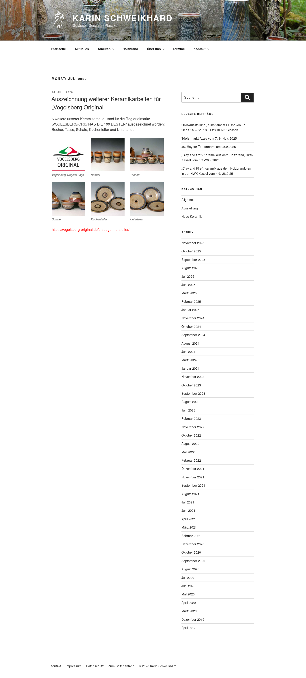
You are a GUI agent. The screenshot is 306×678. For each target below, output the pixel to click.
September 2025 (193, 259)
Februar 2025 (191, 301)
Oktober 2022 (191, 435)
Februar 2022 (191, 460)
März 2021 (189, 527)
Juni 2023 (188, 410)
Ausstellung (189, 208)
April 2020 (188, 602)
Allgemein (188, 199)
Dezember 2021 (192, 468)
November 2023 (192, 376)
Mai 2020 (188, 594)
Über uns (154, 49)
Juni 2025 (188, 284)
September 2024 (193, 335)
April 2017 (188, 627)
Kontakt (200, 49)
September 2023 (193, 393)
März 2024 (189, 360)
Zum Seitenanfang (121, 666)
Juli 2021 (187, 502)
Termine (179, 49)
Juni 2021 (188, 510)
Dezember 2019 (192, 619)
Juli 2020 (187, 577)
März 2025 (189, 293)
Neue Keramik (191, 216)
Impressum (74, 666)
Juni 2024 (188, 351)
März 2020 (189, 611)
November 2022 (192, 427)
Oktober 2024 (191, 326)
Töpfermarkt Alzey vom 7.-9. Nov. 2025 (209, 138)
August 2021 (190, 494)
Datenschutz (95, 666)
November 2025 (192, 243)
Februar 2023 (191, 418)
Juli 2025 (187, 276)
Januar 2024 (190, 368)
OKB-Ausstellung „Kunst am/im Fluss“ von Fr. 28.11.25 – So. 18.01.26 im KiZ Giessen (213, 127)
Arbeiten (104, 49)
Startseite (58, 49)
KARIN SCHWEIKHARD (123, 17)
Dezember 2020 (192, 544)
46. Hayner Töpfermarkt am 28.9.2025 (208, 146)
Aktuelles (82, 49)
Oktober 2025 (191, 251)
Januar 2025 (190, 309)
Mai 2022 (188, 452)
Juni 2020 (188, 586)
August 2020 (190, 569)
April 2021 (188, 519)
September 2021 (193, 485)
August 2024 (190, 343)
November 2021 (192, 477)
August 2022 (190, 443)
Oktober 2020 (191, 552)
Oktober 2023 (191, 385)
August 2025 (190, 268)
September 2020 (193, 561)
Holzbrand (130, 49)
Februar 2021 (191, 535)
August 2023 (190, 401)
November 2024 (192, 318)
